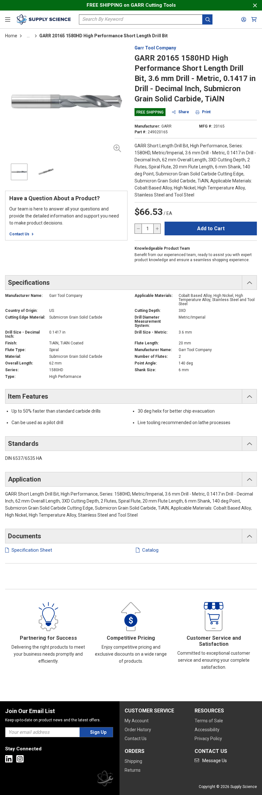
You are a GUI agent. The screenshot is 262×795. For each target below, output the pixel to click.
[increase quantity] (156, 228)
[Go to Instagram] (20, 758)
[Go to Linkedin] (8, 758)
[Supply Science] (105, 779)
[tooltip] (28, 35)
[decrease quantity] (138, 228)
